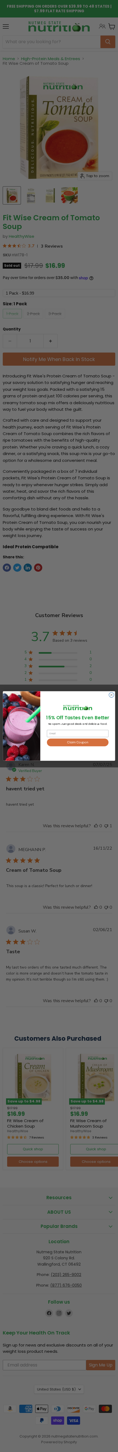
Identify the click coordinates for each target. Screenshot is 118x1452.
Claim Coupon (77, 742)
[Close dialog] (111, 695)
